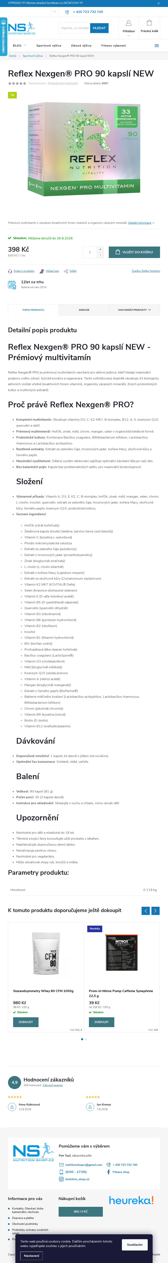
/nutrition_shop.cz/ (77, 1179)
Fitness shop (121, 1172)
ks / (81, 1212)
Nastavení (31, 1256)
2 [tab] (86, 1039)
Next (155, 911)
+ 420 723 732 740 (125, 1165)
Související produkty (132, 310)
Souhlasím (135, 1244)
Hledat (99, 28)
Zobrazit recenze (53, 1085)
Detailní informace (139, 223)
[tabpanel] (46, 977)
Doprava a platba (23, 1218)
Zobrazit (26, 1022)
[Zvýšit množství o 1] (100, 249)
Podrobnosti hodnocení (63, 83)
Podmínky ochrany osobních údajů (30, 1231)
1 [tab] (82, 1039)
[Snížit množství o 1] (100, 255)
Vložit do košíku (138, 252)
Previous (146, 911)
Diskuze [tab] (84, 310)
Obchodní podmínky (25, 1224)
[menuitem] (20, 45)
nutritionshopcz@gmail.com (83, 1165)
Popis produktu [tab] (33, 310)
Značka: (146, 271)
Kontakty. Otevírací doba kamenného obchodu (27, 1210)
